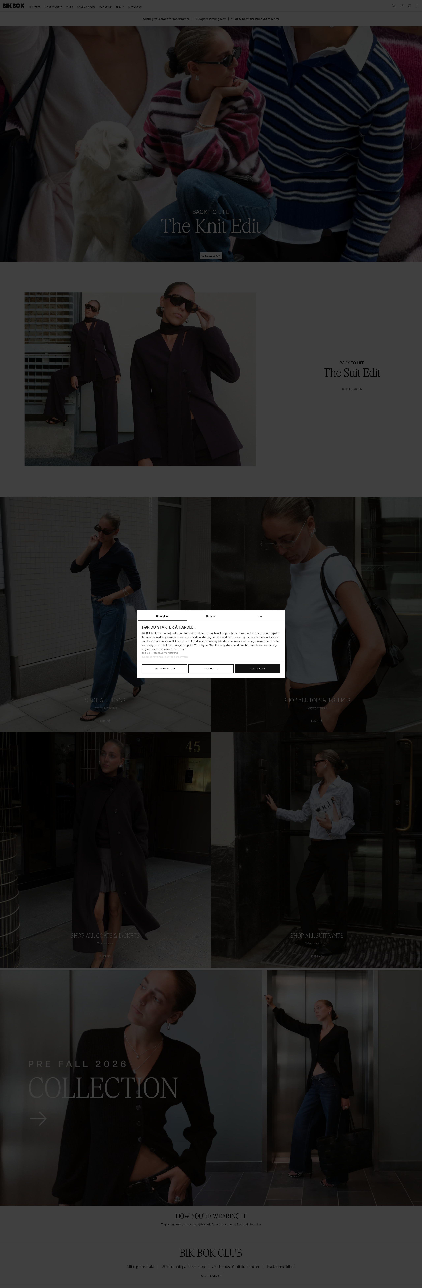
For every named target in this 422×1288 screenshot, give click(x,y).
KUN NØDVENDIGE (164, 668)
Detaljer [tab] (211, 616)
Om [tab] (259, 616)
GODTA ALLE (257, 668)
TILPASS (209, 668)
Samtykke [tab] (162, 616)
